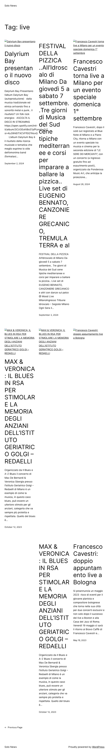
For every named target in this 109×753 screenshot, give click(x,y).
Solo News (11, 5)
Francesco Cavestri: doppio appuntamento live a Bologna (88, 564)
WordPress (98, 747)
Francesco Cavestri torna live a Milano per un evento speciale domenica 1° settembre (88, 90)
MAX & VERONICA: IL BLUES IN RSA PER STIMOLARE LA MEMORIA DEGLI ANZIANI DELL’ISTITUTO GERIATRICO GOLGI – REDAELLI (20, 411)
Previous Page (13, 727)
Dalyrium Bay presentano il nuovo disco (19, 68)
